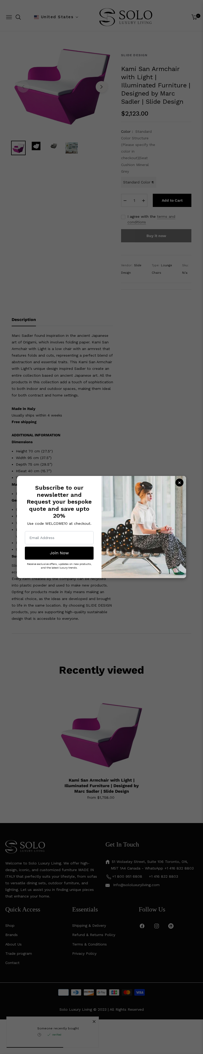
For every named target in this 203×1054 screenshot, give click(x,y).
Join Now (59, 552)
